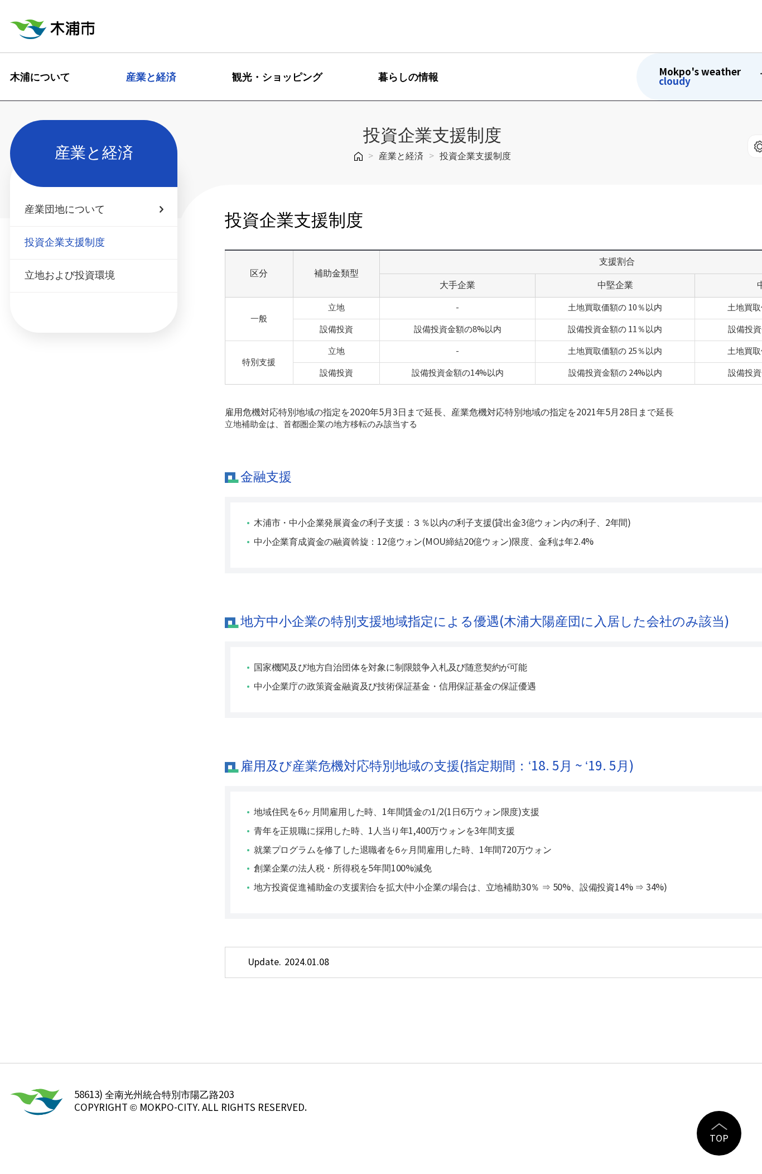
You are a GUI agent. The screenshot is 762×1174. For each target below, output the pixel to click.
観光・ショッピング (277, 77)
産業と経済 (151, 77)
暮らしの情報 (408, 77)
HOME (358, 156)
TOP (719, 1139)
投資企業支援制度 (475, 156)
